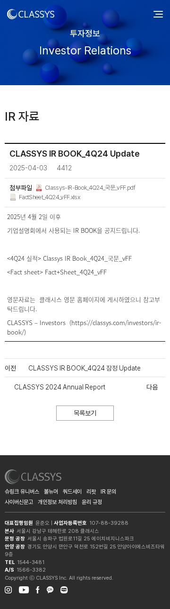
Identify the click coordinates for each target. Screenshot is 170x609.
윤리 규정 (92, 502)
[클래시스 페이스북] (38, 589)
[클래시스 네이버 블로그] (64, 589)
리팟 (91, 491)
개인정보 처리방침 (57, 502)
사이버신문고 (19, 502)
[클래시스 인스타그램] (8, 589)
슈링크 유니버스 (22, 491)
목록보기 (85, 413)
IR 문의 (108, 491)
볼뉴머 (51, 491)
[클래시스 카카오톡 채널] (50, 589)
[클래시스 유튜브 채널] (24, 589)
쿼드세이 (72, 491)
